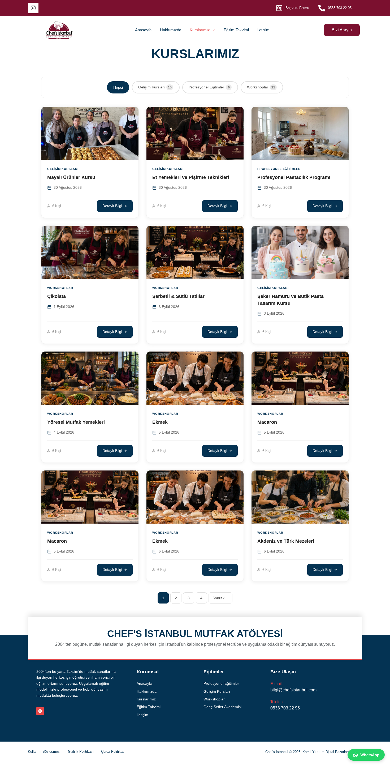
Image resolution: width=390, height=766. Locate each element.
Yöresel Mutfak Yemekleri (76, 422)
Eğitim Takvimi (236, 30)
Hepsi (118, 87)
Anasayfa (143, 30)
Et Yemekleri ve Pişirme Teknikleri (190, 177)
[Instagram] (33, 8)
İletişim (263, 30)
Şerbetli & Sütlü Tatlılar (178, 296)
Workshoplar (261, 87)
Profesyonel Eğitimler (209, 87)
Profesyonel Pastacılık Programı (293, 177)
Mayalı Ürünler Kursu (71, 177)
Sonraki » (220, 598)
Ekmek (160, 422)
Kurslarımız (200, 30)
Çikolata (56, 296)
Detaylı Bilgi (112, 206)
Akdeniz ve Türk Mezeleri (285, 541)
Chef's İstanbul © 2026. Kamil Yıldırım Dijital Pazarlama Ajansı (313, 752)
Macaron (267, 422)
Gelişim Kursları (155, 87)
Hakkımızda (170, 30)
